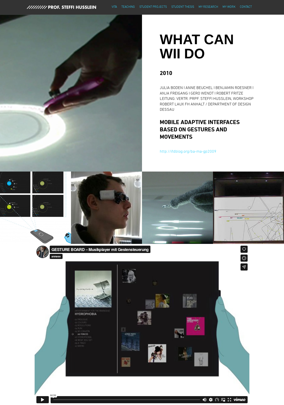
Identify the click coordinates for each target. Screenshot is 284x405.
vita (114, 6)
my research (208, 6)
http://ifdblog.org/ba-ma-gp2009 (188, 151)
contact (246, 6)
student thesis (182, 6)
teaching (128, 6)
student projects (153, 6)
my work (229, 6)
